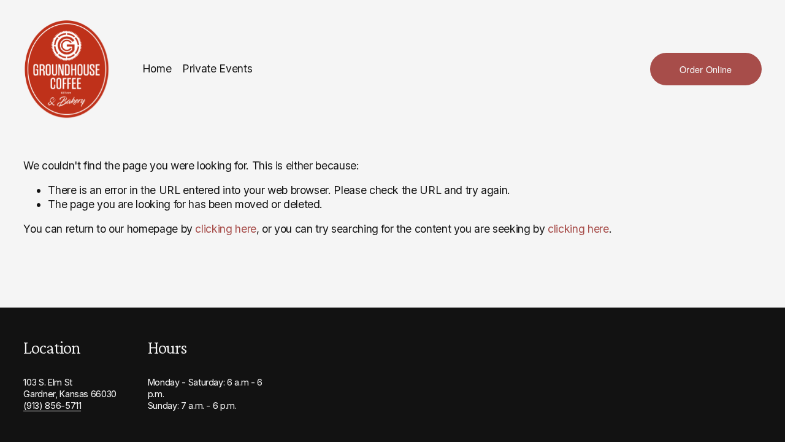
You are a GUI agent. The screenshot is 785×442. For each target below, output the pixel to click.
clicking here (225, 228)
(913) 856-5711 (52, 405)
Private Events (217, 68)
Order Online (706, 69)
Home (157, 68)
